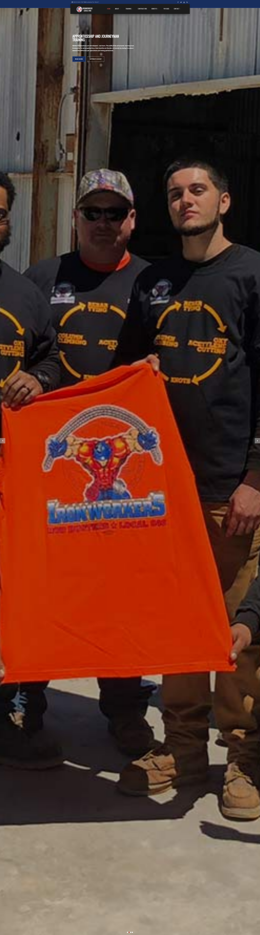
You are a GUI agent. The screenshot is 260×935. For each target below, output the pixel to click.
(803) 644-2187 (78, 2)
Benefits (154, 9)
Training (128, 9)
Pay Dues (166, 9)
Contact (176, 9)
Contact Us (94, 53)
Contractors (142, 9)
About (117, 9)
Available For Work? (92, 2)
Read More (79, 53)
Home (108, 9)
